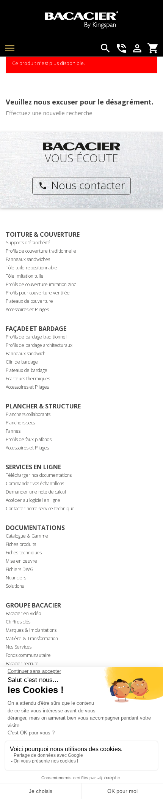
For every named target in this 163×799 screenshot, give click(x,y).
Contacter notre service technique (40, 508)
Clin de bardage (22, 362)
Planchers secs (20, 422)
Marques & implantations (31, 630)
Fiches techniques (24, 552)
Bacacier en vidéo (23, 613)
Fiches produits (21, 544)
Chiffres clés (18, 622)
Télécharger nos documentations (39, 475)
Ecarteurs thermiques (28, 378)
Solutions (15, 586)
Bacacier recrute (22, 663)
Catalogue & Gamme (27, 536)
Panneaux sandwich (25, 353)
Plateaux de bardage (26, 370)
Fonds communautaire (28, 655)
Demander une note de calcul (36, 492)
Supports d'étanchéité (28, 242)
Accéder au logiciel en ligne (33, 500)
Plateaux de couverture (29, 301)
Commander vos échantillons (35, 483)
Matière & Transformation (32, 638)
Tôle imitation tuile (25, 276)
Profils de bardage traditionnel (36, 337)
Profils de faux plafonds (29, 439)
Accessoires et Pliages (27, 309)
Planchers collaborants (28, 414)
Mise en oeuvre (21, 561)
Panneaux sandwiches (28, 259)
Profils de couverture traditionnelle (41, 251)
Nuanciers (16, 577)
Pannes (13, 431)
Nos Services (18, 647)
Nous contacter (81, 185)
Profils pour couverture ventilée (38, 293)
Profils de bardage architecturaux (39, 345)
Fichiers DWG (19, 569)
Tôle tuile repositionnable (31, 267)
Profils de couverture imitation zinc (41, 284)
